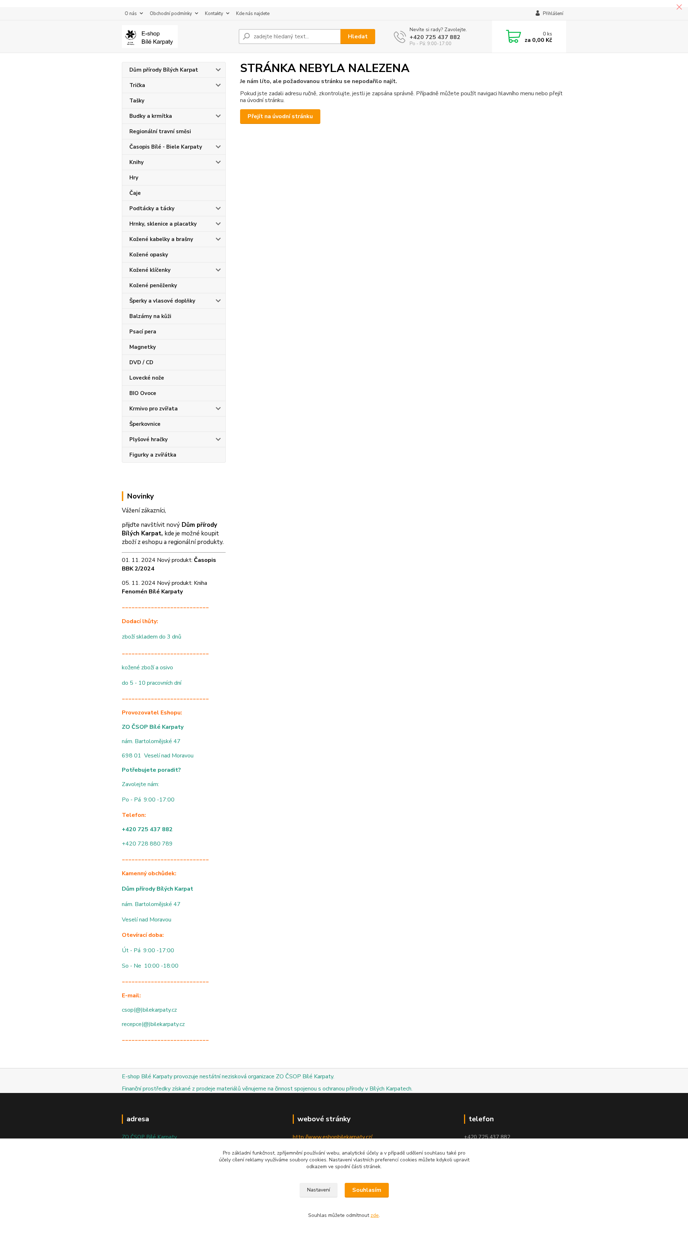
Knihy (136, 162)
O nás (131, 13)
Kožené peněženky (153, 285)
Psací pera (142, 331)
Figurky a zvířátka (152, 454)
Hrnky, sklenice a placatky (163, 223)
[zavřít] (679, 7)
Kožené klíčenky (150, 270)
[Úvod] (177, 36)
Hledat (358, 36)
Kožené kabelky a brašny (161, 239)
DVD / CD (141, 362)
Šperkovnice (145, 424)
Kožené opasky (148, 254)
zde (375, 1215)
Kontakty (214, 13)
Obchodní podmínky (171, 13)
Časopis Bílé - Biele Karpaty (165, 146)
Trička (137, 85)
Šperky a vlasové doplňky (162, 300)
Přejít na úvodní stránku (280, 116)
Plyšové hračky (148, 439)
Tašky (136, 100)
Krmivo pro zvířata (153, 408)
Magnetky (142, 347)
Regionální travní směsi (160, 131)
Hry (133, 177)
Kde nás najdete (252, 13)
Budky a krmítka (150, 116)
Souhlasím (366, 1190)
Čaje (135, 193)
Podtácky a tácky (152, 208)
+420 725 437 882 (435, 37)
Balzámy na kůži (150, 316)
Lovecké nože (146, 377)
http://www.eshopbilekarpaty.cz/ (332, 1137)
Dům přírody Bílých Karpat (163, 69)
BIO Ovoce (142, 393)
